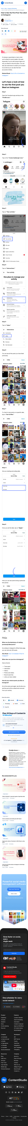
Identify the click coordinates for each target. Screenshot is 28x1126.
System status (16, 1116)
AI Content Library (18, 1028)
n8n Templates (17, 1047)
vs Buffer (3, 1041)
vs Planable (4, 1045)
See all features (17, 1030)
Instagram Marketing (12, 8)
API (15, 1037)
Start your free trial (14, 889)
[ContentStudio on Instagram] (12, 1092)
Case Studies (4, 1064)
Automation (16, 1021)
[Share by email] (2, 34)
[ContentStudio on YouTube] (19, 1092)
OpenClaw (16, 1043)
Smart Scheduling (18, 1019)
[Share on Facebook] (8, 31)
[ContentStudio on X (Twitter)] (9, 1092)
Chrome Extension (5, 1069)
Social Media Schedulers (9, 1003)
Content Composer (18, 1024)
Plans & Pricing (17, 1058)
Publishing (3, 1017)
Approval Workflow (19, 1026)
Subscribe (14, 953)
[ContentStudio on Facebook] (6, 1092)
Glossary (3, 1060)
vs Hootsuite (4, 1037)
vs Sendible (4, 1047)
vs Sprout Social (5, 1039)
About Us (16, 1056)
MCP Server (17, 1039)
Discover (3, 1028)
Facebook (8, 1006)
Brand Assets (17, 1069)
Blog (6, 8)
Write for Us (17, 1064)
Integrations (17, 1045)
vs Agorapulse (4, 1043)
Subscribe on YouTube (10, 976)
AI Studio (3, 1019)
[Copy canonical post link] (5, 34)
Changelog (16, 1049)
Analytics (3, 1021)
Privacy (2, 1116)
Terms (7, 1116)
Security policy (24, 1116)
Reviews (16, 1060)
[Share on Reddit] (15, 31)
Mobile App (4, 1066)
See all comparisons (5, 1049)
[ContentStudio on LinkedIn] (15, 1092)
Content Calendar (18, 1017)
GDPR (11, 1116)
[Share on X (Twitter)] (2, 31)
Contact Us (16, 1071)
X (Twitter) (17, 1006)
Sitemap (14, 1117)
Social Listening (5, 1026)
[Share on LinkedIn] (5, 31)
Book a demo (14, 893)
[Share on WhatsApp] (11, 31)
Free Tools (3, 1062)
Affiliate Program (18, 1066)
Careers (16, 1062)
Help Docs (3, 1058)
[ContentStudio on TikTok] (22, 1092)
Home (2, 8)
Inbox (2, 1024)
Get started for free (14, 732)
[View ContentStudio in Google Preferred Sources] (23, 31)
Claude (16, 1041)
